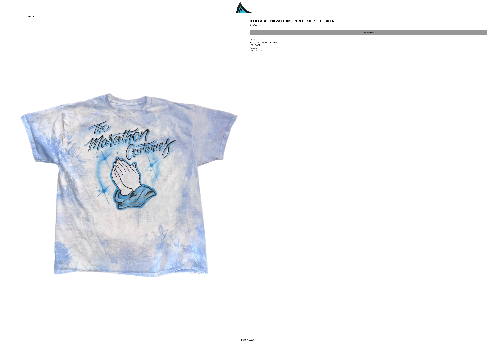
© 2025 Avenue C (247, 340)
